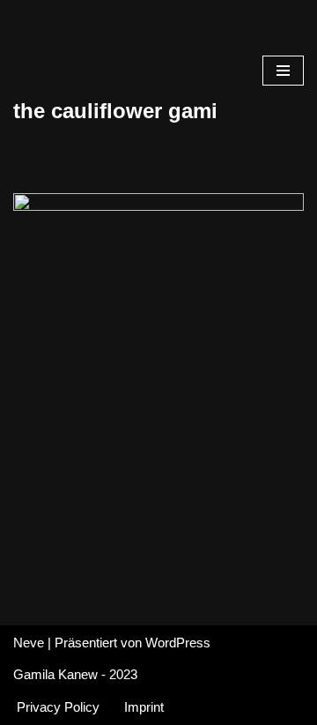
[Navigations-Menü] (283, 71)
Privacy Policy (58, 706)
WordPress (177, 642)
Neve (28, 642)
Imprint (144, 706)
